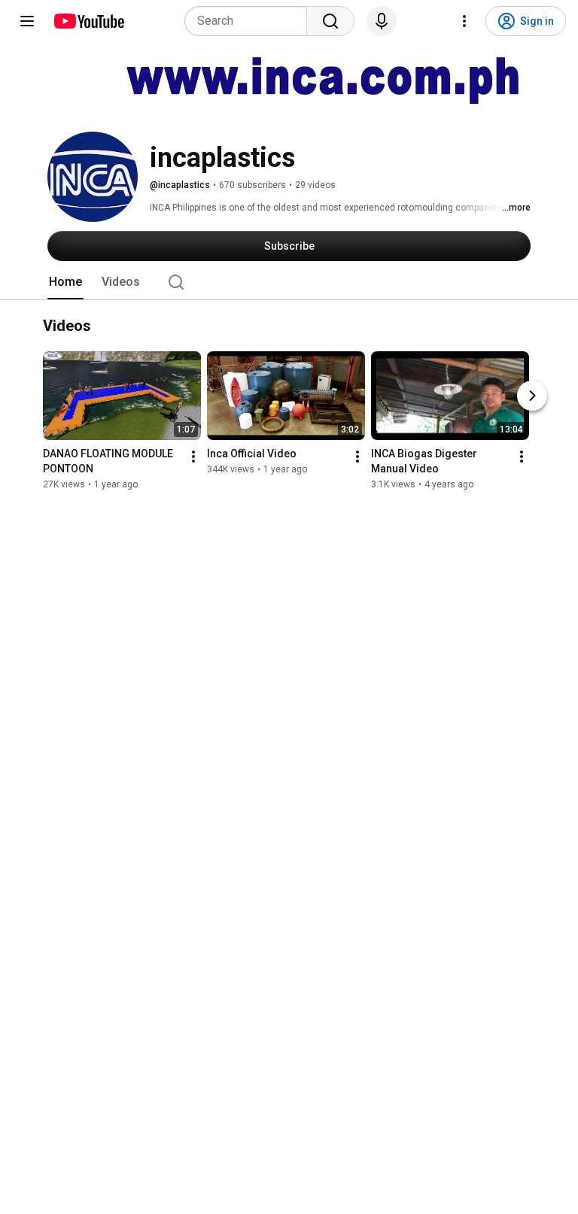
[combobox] (250, 21)
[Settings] (464, 21)
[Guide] (27, 21)
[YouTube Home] (88, 21)
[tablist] (289, 282)
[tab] (65, 282)
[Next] (532, 396)
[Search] (330, 21)
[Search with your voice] (382, 21)
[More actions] (193, 457)
